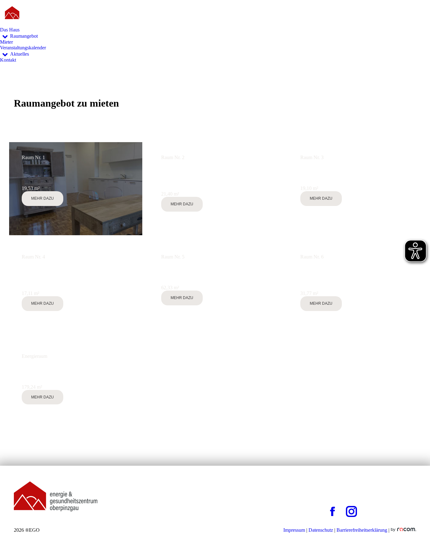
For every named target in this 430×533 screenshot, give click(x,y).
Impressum (294, 530)
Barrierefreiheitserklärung (362, 530)
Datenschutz (320, 530)
